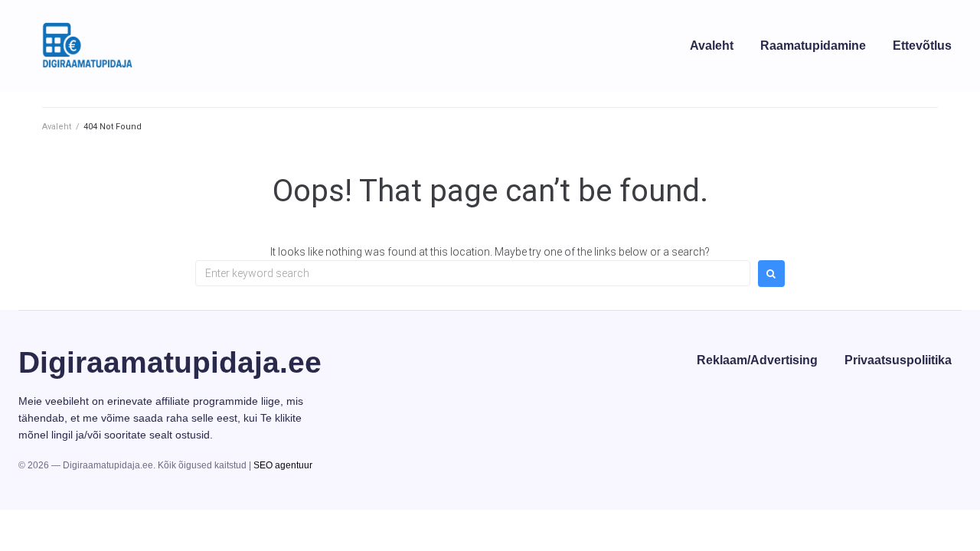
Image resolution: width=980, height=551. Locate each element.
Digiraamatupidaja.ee (170, 362)
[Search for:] (472, 273)
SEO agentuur (282, 465)
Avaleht (56, 127)
